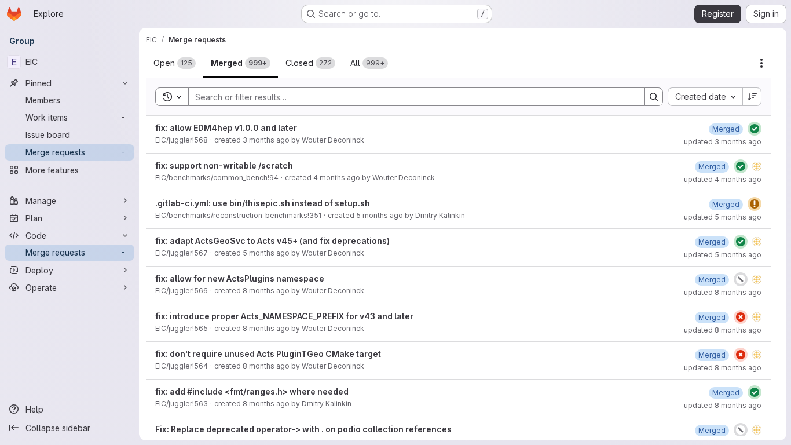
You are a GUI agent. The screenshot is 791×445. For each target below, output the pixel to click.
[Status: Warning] (754, 204)
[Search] (653, 96)
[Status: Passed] (754, 129)
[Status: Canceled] (741, 279)
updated (722, 141)
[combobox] (705, 96)
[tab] (174, 63)
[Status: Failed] (741, 317)
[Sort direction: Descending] (752, 96)
